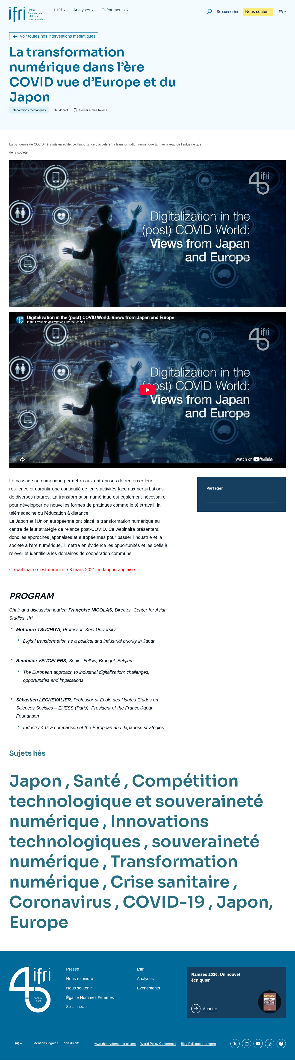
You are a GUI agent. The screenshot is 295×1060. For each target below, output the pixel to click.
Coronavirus (60, 902)
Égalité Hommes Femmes (90, 997)
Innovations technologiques (109, 831)
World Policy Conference (158, 1043)
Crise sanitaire (170, 882)
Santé (97, 781)
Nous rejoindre (79, 979)
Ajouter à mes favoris (93, 110)
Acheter (210, 1009)
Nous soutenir (258, 11)
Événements (113, 10)
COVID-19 (164, 902)
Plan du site (71, 1043)
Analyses (81, 10)
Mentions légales (45, 1043)
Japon (35, 781)
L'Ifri (58, 10)
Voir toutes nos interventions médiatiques (57, 36)
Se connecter (227, 12)
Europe (38, 922)
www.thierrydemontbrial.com (115, 1043)
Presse (72, 969)
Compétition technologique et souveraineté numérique (136, 801)
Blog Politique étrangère (198, 1043)
